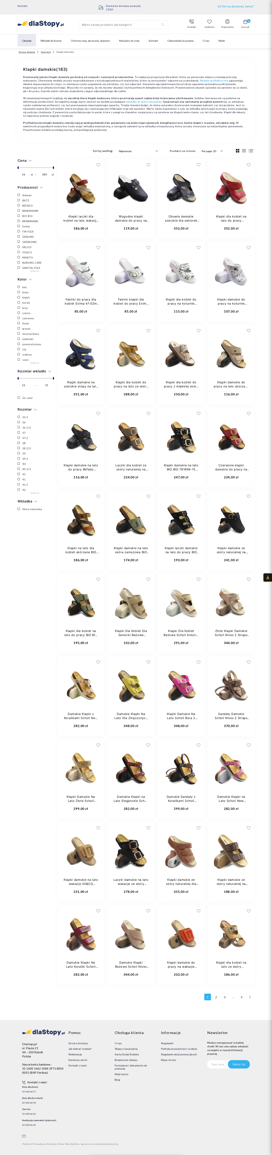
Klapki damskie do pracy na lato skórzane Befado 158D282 (231, 386)
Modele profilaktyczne (214, 80)
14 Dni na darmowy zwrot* (235, 6)
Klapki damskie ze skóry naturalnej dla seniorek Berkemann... (181, 884)
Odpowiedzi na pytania (180, 40)
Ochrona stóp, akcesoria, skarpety (90, 40)
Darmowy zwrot (78, 1059)
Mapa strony (168, 1059)
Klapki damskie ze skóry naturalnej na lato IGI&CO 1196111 (231, 884)
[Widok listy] (251, 151)
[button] (192, 23)
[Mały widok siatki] (244, 151)
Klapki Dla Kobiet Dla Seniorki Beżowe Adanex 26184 (131, 635)
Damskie (46, 52)
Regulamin (167, 1043)
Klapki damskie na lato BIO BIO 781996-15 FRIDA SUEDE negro (181, 469)
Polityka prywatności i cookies (179, 1048)
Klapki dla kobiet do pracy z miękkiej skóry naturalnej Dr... (181, 386)
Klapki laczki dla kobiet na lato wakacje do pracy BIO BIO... (80, 220)
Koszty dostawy (78, 1043)
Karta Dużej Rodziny (127, 1054)
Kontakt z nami (77, 1065)
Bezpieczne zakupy (126, 1059)
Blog (117, 1079)
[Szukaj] (162, 24)
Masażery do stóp (129, 40)
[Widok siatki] (238, 151)
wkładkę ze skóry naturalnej (144, 101)
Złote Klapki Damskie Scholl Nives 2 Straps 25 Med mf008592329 (231, 635)
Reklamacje (75, 1054)
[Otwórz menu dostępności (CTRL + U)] (267, 577)
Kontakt (23, 5)
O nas (206, 40)
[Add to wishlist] (77, 165)
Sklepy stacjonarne (126, 1048)
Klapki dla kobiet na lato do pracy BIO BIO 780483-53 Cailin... (81, 635)
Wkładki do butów (51, 40)
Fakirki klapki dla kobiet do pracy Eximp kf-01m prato (131, 303)
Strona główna (27, 52)
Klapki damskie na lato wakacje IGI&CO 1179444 (81, 884)
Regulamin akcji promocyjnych (179, 1054)
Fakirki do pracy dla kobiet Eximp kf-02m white (81, 303)
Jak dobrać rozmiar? (80, 1048)
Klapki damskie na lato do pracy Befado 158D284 (81, 469)
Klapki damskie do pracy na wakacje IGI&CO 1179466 (181, 967)
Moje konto (122, 1074)
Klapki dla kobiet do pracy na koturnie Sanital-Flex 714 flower (181, 303)
